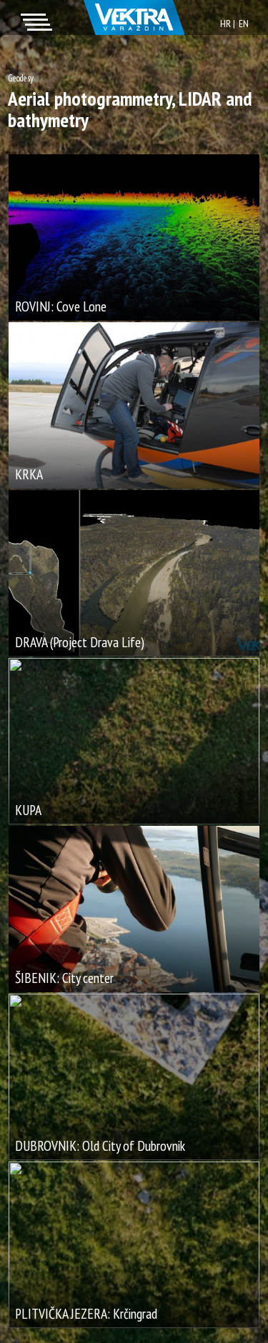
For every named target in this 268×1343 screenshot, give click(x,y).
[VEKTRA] (134, 17)
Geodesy (21, 78)
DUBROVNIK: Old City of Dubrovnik (100, 1145)
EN (244, 23)
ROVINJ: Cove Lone (60, 306)
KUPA (28, 809)
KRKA (29, 473)
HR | (227, 23)
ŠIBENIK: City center (64, 977)
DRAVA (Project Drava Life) (79, 641)
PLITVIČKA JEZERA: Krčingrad (86, 1313)
